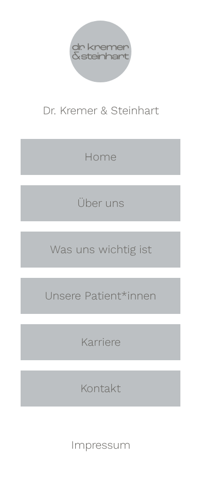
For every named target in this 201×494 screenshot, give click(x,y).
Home (100, 156)
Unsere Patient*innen (100, 295)
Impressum (100, 444)
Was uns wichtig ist (101, 249)
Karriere (101, 342)
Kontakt (100, 388)
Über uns (100, 203)
